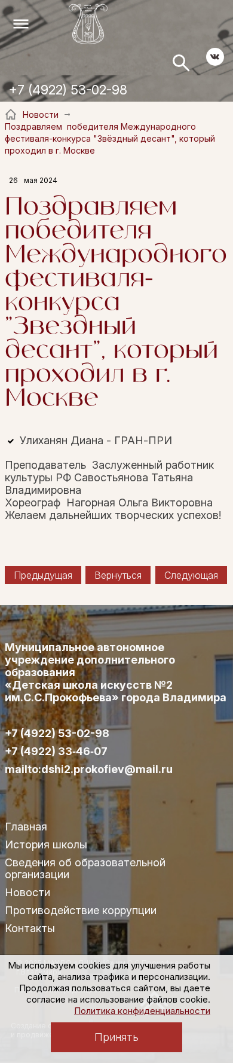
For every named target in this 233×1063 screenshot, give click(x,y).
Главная (26, 826)
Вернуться (118, 575)
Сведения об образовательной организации (85, 868)
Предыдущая (43, 575)
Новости (27, 892)
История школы (46, 844)
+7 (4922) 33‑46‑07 (56, 751)
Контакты (30, 928)
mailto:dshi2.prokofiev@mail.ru (89, 769)
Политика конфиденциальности (142, 1010)
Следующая (191, 575)
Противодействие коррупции (81, 910)
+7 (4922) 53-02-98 (68, 89)
